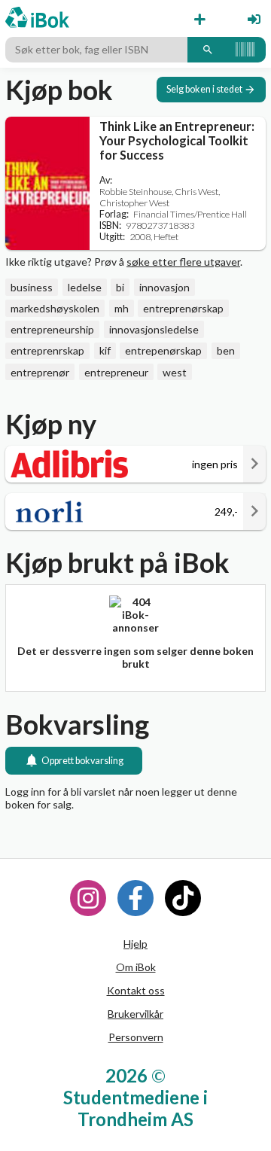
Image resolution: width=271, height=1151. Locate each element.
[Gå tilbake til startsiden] (37, 18)
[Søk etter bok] (207, 49)
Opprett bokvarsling (82, 760)
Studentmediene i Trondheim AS (135, 1108)
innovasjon (164, 287)
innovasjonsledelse (154, 329)
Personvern (135, 1037)
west (175, 372)
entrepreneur (116, 372)
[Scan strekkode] (245, 49)
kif (105, 350)
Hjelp (135, 943)
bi (120, 287)
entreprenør (40, 372)
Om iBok (136, 967)
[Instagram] (88, 898)
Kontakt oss (136, 990)
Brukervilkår (135, 1013)
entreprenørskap (183, 308)
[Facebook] (135, 898)
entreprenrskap (47, 350)
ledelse (85, 287)
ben (226, 350)
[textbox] (96, 49)
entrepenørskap (163, 350)
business (32, 287)
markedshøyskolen (55, 308)
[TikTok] (183, 898)
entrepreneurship (52, 329)
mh (121, 308)
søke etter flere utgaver (183, 261)
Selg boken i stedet (204, 89)
